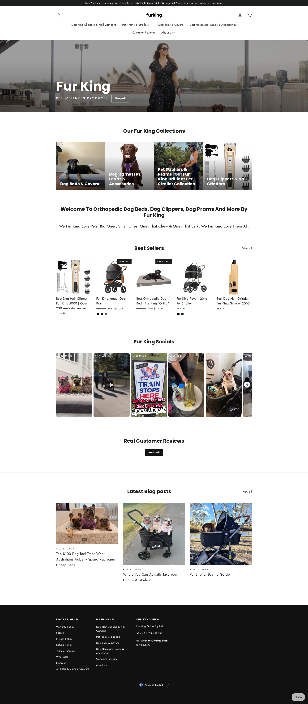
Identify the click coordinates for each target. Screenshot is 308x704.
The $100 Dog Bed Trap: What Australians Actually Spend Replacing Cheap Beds (85, 559)
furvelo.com (143, 645)
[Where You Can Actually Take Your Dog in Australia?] (154, 534)
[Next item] (247, 385)
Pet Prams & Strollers (135, 25)
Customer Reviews (143, 32)
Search (60, 633)
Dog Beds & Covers (170, 25)
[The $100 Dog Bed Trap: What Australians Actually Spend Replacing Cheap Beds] (87, 523)
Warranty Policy (65, 627)
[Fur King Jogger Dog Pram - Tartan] (106, 313)
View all (247, 248)
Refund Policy (64, 645)
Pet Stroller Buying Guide (210, 574)
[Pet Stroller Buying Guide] (221, 534)
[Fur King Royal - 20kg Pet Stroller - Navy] (182, 313)
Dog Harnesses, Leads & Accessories (212, 25)
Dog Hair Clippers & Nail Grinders (93, 25)
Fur (138, 626)
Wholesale (62, 657)
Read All (154, 452)
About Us (167, 32)
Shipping (61, 663)
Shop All (120, 98)
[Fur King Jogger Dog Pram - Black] (98, 313)
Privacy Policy (64, 639)
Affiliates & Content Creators (72, 669)
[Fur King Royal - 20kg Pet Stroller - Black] (178, 313)
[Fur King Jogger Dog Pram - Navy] (102, 313)
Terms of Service (65, 651)
